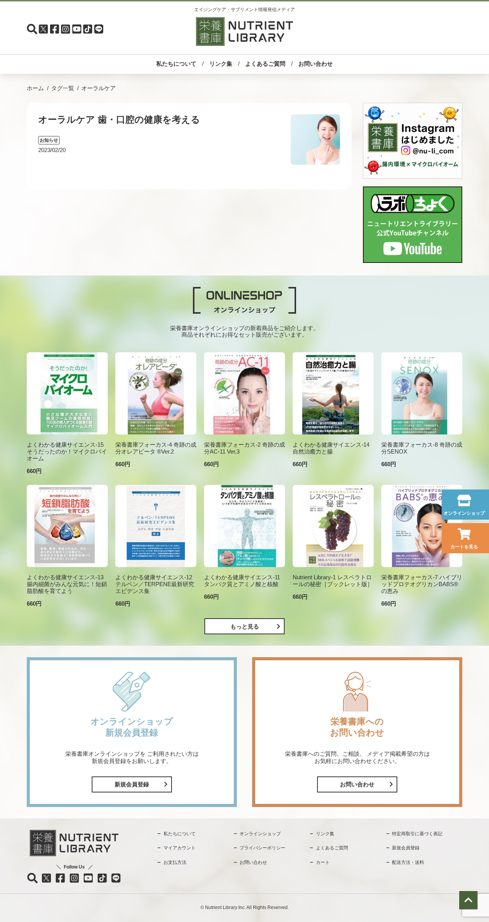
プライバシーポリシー (262, 848)
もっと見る (244, 626)
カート (323, 862)
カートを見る (464, 546)
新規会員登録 (132, 784)
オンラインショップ (464, 513)
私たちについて (176, 63)
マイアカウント (180, 848)
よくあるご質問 (265, 63)
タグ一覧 (62, 88)
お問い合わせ (315, 63)
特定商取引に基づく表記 (417, 833)
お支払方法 (175, 862)
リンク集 (220, 63)
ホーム (35, 88)
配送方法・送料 (408, 862)
